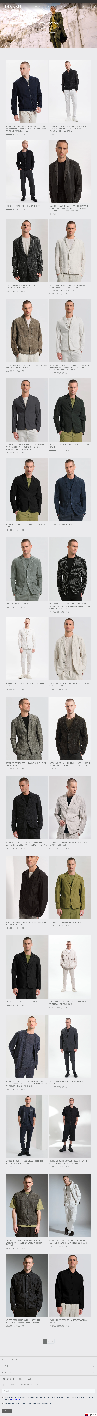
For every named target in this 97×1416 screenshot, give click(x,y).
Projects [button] (58, 6)
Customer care (10, 1360)
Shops (46, 6)
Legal (5, 1366)
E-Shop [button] (72, 6)
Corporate (8, 1372)
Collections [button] (31, 6)
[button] (91, 1414)
